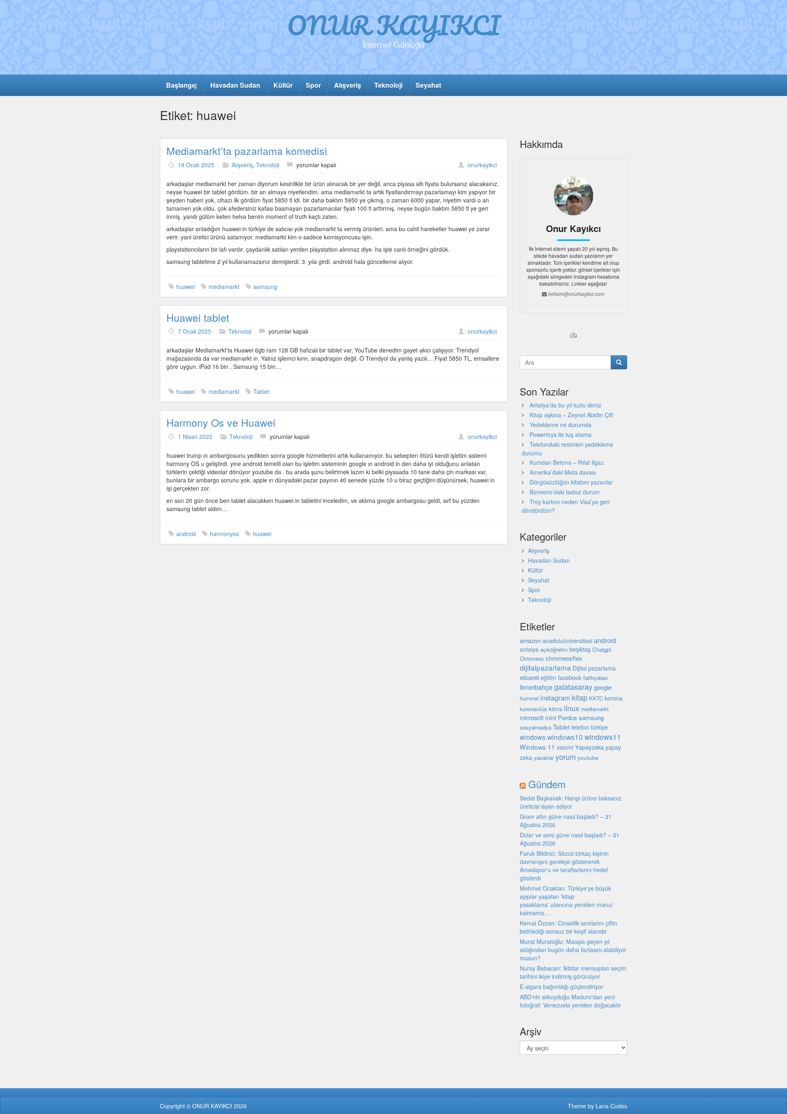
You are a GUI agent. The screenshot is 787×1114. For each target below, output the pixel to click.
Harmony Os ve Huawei (220, 422)
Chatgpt (601, 649)
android (186, 534)
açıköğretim (554, 649)
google (603, 687)
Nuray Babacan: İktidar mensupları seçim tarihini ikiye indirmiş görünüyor (573, 972)
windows (533, 737)
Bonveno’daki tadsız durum (565, 492)
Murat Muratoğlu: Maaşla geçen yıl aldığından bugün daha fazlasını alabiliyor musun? (573, 949)
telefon (580, 727)
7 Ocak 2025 (194, 331)
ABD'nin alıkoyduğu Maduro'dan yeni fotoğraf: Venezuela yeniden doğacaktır (570, 1001)
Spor (313, 85)
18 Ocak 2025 (196, 165)
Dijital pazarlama (594, 668)
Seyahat (428, 85)
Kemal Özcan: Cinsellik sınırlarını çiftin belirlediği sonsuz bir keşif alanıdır (568, 927)
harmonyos (224, 534)
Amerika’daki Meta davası (563, 472)
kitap (579, 697)
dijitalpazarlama (545, 667)
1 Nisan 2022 (195, 436)
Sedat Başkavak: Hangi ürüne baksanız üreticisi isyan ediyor (570, 802)
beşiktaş (580, 649)
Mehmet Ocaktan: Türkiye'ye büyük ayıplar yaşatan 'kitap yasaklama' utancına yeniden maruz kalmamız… (566, 900)
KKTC (596, 698)
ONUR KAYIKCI (393, 25)
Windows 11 (537, 746)
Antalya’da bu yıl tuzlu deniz (565, 405)
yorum (565, 756)
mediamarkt (224, 286)
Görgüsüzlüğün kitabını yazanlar (571, 482)
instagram (555, 698)
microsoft (532, 717)
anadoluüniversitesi (567, 641)
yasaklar (544, 758)
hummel (529, 698)
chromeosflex (564, 658)
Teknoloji (388, 85)
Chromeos (532, 658)
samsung (265, 286)
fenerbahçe (536, 687)
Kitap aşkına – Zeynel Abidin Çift (571, 415)
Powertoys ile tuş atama (560, 434)
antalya (529, 649)
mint (550, 717)
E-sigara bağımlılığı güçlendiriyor (561, 986)
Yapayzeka (589, 747)
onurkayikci (482, 165)
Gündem (547, 784)
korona (614, 698)
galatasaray (573, 687)
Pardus (567, 717)
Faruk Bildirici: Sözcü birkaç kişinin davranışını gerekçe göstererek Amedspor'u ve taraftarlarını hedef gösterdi (564, 865)
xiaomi (565, 747)
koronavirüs (533, 709)
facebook (570, 677)
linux (571, 708)
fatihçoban (595, 678)
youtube (588, 757)
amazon (530, 640)
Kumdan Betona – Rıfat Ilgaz (567, 462)
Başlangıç (181, 85)
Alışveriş (347, 85)
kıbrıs (555, 709)
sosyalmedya (535, 727)
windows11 (603, 737)
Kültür (283, 85)
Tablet (261, 391)
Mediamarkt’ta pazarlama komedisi (246, 150)
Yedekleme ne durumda (560, 425)
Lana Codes (611, 1106)
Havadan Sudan (235, 85)
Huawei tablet (197, 317)
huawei (185, 286)
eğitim (548, 677)
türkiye (599, 727)
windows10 (565, 737)
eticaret (529, 677)
